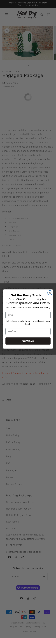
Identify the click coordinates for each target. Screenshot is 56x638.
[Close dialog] (50, 293)
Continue (28, 341)
